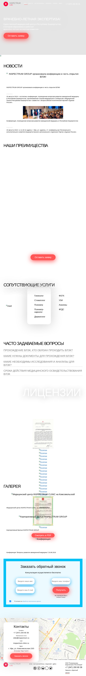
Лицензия (48, 3)
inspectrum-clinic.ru (21, 643)
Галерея (55, 3)
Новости (30, 3)
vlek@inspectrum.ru (21, 638)
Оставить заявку (16, 36)
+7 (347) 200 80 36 (73, 4)
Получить (61, 590)
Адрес (60, 3)
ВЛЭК (25, 3)
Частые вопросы (39, 3)
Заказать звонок (21, 656)
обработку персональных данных (32, 601)
